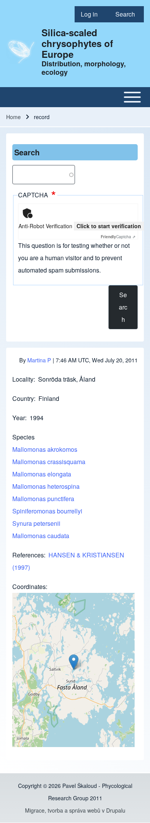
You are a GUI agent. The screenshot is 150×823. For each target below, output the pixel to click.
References (28, 554)
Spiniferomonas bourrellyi (47, 511)
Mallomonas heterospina (46, 486)
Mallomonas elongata (41, 474)
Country (23, 398)
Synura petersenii (36, 523)
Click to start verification (109, 226)
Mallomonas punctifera (43, 498)
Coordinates (29, 586)
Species (23, 437)
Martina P (39, 360)
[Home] (21, 51)
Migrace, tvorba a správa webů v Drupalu (75, 810)
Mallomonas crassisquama (48, 461)
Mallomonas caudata (40, 535)
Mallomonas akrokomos (44, 449)
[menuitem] (92, 14)
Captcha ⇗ (118, 236)
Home (13, 117)
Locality (22, 379)
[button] (73, 662)
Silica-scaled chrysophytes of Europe (77, 43)
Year (18, 417)
